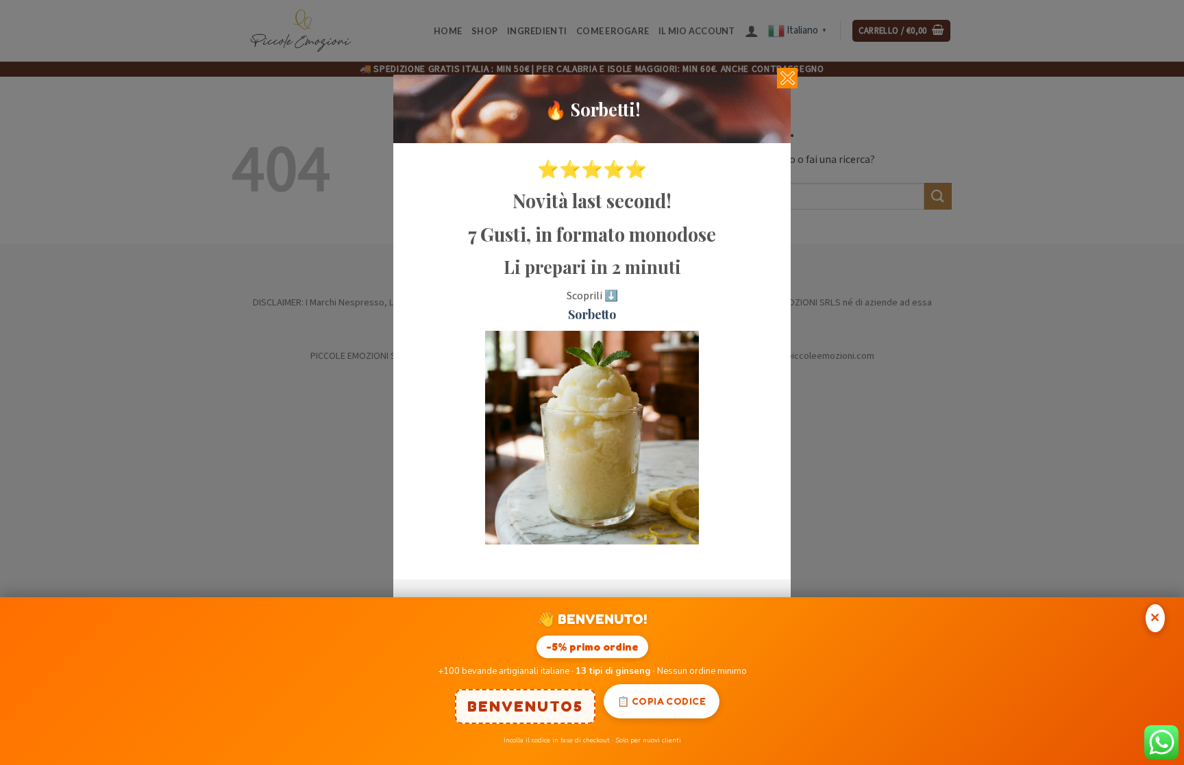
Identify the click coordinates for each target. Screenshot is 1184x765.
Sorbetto (592, 314)
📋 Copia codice (661, 701)
